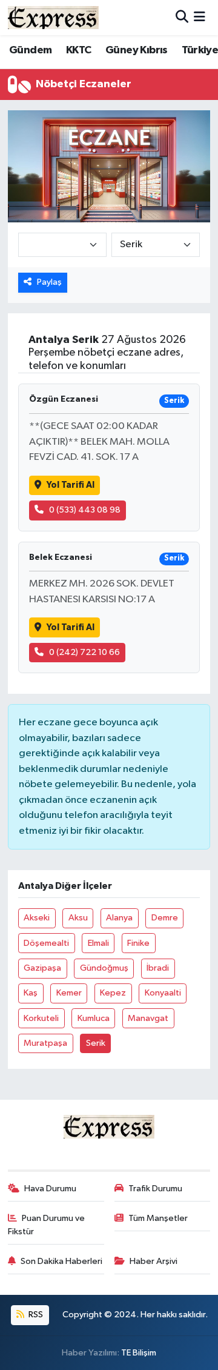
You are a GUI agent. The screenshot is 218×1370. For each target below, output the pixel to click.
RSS (35, 1314)
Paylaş (49, 282)
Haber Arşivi (153, 1261)
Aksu (78, 917)
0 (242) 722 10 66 (84, 652)
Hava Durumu (50, 1188)
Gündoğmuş (104, 968)
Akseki (37, 917)
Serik (95, 1043)
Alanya (119, 917)
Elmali (98, 943)
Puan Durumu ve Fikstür (46, 1225)
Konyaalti (163, 992)
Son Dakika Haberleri (61, 1261)
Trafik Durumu (155, 1188)
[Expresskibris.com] (53, 17)
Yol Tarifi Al (70, 485)
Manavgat (148, 1018)
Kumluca (94, 1018)
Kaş (31, 992)
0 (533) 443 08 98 (85, 509)
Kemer (69, 992)
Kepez (113, 992)
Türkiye (200, 50)
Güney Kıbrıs (136, 50)
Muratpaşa (45, 1043)
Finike (138, 943)
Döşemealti (46, 943)
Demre (164, 917)
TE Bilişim (138, 1352)
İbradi (158, 968)
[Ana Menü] (199, 17)
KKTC (78, 50)
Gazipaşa (42, 968)
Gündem (30, 50)
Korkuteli (41, 1018)
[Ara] (182, 17)
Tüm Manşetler (158, 1218)
